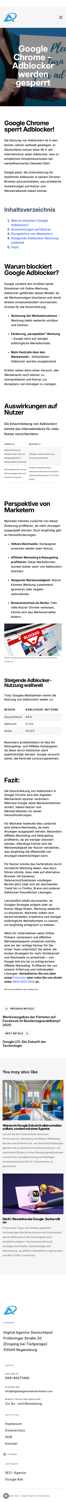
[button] (6, 1496)
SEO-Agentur (15, 1473)
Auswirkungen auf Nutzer (31, 229)
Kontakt (11, 1444)
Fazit (15, 247)
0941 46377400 (24, 981)
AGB (8, 1437)
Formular (19, 977)
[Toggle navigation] (53, 17)
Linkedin (12, 1454)
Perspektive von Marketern (32, 234)
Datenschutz (15, 1430)
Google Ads (14, 1479)
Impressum (13, 1424)
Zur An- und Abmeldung (23, 1404)
